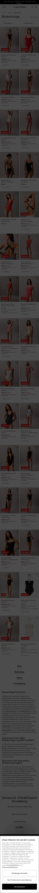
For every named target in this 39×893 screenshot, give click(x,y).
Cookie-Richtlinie (13, 865)
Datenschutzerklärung (10, 867)
